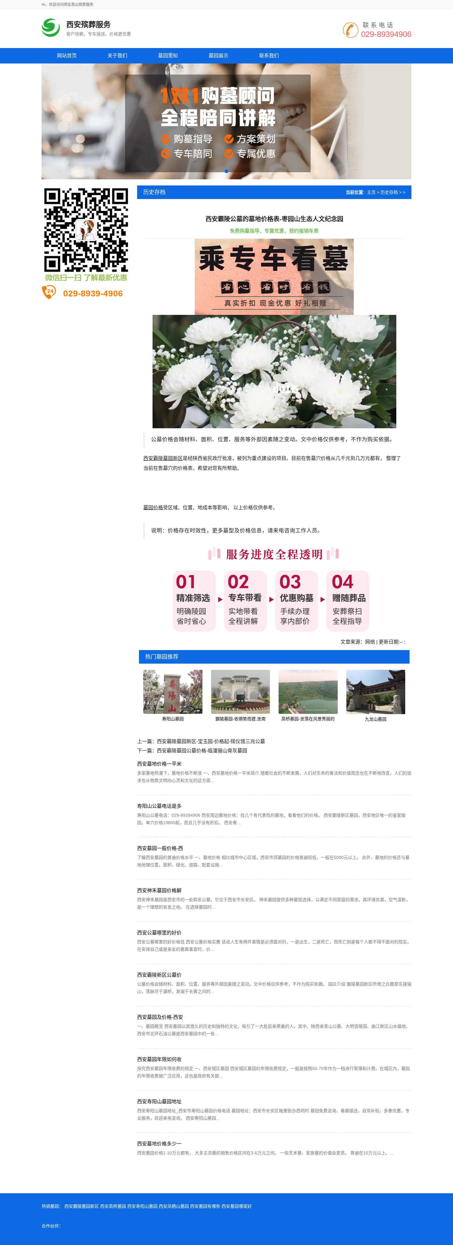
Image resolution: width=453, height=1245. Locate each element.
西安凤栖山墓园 (174, 1206)
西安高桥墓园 (113, 1206)
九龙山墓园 (375, 719)
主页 (371, 192)
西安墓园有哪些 (205, 1206)
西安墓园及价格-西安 (160, 1017)
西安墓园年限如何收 (159, 1059)
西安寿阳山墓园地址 (159, 1101)
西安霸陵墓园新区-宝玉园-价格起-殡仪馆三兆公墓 (211, 741)
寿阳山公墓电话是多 (159, 806)
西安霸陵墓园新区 (81, 1206)
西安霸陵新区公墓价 (159, 975)
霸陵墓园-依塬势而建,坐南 (240, 718)
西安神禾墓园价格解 (159, 890)
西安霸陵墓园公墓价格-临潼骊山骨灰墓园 (202, 750)
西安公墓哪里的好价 (159, 932)
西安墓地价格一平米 (159, 764)
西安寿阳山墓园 (142, 1206)
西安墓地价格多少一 (159, 1143)
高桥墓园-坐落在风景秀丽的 (308, 718)
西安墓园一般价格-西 (160, 848)
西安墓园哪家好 (237, 1206)
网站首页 (67, 55)
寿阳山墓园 (173, 718)
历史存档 (389, 192)
